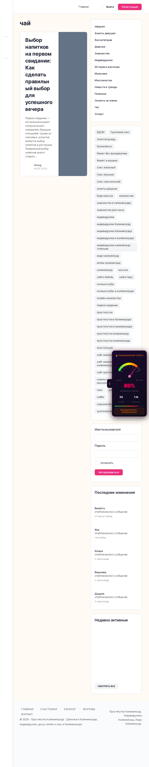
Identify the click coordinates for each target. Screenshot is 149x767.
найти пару (126, 277)
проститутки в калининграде (114, 326)
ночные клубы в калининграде (115, 291)
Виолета (100, 508)
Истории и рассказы (107, 66)
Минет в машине (107, 160)
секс (99, 389)
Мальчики (101, 73)
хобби (100, 396)
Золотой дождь (106, 139)
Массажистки (103, 80)
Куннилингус (104, 146)
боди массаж (105, 195)
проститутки (104, 312)
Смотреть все (106, 686)
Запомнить (106, 462)
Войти (110, 6)
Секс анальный (106, 167)
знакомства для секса (110, 209)
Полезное (100, 93)
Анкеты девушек (105, 33)
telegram (100, 26)
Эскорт (99, 113)
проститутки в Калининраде (114, 319)
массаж (123, 269)
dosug (37, 165)
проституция (104, 347)
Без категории (103, 39)
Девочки (100, 46)
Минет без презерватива (112, 153)
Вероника (100, 572)
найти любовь (105, 277)
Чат (97, 107)
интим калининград (108, 262)
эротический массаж (110, 411)
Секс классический (108, 181)
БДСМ (100, 132)
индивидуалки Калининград (113, 224)
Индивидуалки (103, 60)
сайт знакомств (106, 354)
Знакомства (102, 53)
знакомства (126, 195)
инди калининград (108, 255)
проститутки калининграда (113, 340)
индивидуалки (105, 217)
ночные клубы (105, 284)
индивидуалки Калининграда (114, 231)
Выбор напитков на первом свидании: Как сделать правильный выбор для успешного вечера (39, 74)
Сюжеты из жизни (106, 100)
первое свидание (107, 305)
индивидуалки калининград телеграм (113, 247)
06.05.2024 (40, 168)
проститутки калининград (112, 333)
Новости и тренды (106, 87)
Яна (97, 529)
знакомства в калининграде (114, 202)
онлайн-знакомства (109, 298)
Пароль (100, 445)
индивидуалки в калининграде (115, 238)
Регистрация (130, 6)
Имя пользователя (108, 429)
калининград (104, 269)
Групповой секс (120, 132)
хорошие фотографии (110, 404)
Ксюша (99, 550)
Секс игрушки (105, 174)
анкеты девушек (107, 188)
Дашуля (99, 593)
